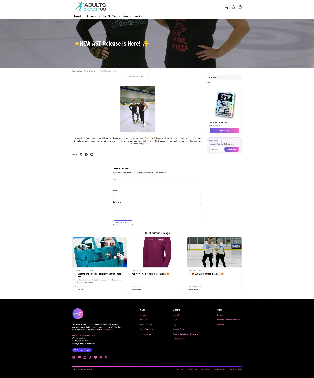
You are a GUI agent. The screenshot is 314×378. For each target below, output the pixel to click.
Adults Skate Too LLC (84, 369)
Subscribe (232, 149)
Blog (174, 324)
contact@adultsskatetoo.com (84, 335)
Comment (117, 202)
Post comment (123, 223)
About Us (177, 315)
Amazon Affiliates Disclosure (229, 319)
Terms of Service (219, 369)
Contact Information (235, 369)
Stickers (143, 319)
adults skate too (81, 270)
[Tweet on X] (81, 154)
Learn (125, 16)
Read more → (79, 290)
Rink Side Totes (110, 16)
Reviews (220, 324)
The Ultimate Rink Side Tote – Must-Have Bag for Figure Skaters (97, 275)
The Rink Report (89, 71)
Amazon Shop (178, 329)
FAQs (175, 319)
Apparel (77, 16)
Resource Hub (77, 71)
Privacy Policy (179, 369)
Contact (220, 315)
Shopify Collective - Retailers (185, 334)
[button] (240, 7)
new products (137, 270)
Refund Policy (205, 369)
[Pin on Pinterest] (91, 154)
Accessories (92, 16)
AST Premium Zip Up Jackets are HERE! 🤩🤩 (150, 273)
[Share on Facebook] (86, 154)
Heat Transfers (146, 329)
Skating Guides (179, 338)
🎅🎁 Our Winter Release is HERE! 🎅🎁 (206, 273)
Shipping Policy (192, 369)
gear (91, 270)
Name (115, 179)
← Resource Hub (215, 77)
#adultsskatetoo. (106, 330)
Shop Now (224, 131)
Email (115, 190)
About (137, 16)
